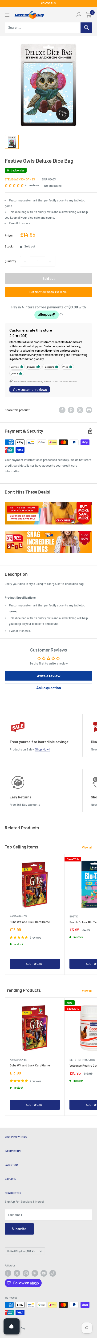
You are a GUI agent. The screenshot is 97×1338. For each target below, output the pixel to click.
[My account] (79, 14)
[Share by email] (89, 410)
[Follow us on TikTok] (52, 1273)
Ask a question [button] (48, 687)
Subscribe (19, 1229)
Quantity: (11, 261)
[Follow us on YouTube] (43, 1273)
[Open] (12, 1326)
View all (87, 847)
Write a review (48, 675)
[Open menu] (7, 15)
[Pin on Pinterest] (71, 410)
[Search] (86, 27)
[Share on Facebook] (62, 410)
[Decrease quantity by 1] (25, 261)
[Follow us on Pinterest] (35, 1273)
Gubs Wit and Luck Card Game (30, 922)
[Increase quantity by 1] (50, 261)
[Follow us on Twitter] (17, 1273)
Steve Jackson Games (20, 179)
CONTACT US (48, 3)
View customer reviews (30, 390)
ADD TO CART (35, 964)
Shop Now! (42, 749)
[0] (88, 14)
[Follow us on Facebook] (8, 1273)
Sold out (49, 279)
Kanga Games (18, 916)
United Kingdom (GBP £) (20, 1251)
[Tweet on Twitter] (80, 410)
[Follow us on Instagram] (26, 1273)
